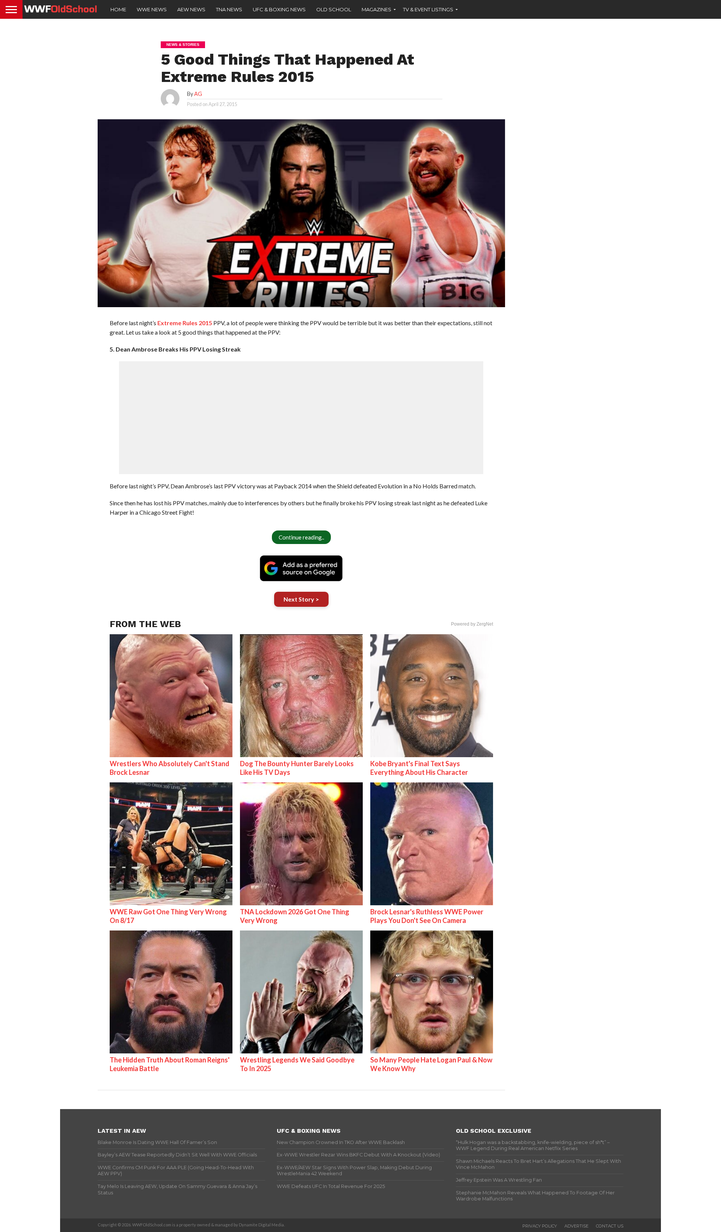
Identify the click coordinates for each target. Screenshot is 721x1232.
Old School (333, 9)
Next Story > (301, 599)
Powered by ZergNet (472, 624)
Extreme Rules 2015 (184, 322)
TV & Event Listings (428, 9)
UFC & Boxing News (279, 9)
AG (198, 94)
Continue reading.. (301, 537)
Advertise (576, 1226)
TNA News (229, 9)
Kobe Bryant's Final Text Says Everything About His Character (419, 767)
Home (118, 9)
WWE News (152, 9)
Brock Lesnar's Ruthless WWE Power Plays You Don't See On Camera (426, 916)
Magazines (376, 9)
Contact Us (609, 1226)
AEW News (191, 9)
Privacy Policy (539, 1226)
